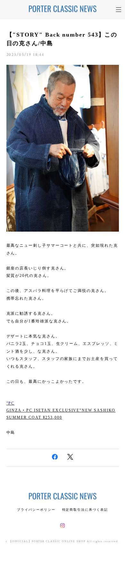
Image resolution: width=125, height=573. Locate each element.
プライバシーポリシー (36, 509)
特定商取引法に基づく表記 (85, 509)
